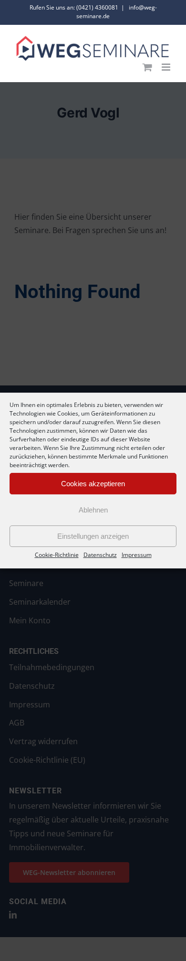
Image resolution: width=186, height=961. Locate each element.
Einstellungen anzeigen (93, 536)
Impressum (137, 555)
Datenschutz (100, 555)
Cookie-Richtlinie (57, 555)
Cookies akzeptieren (93, 484)
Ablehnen (93, 510)
